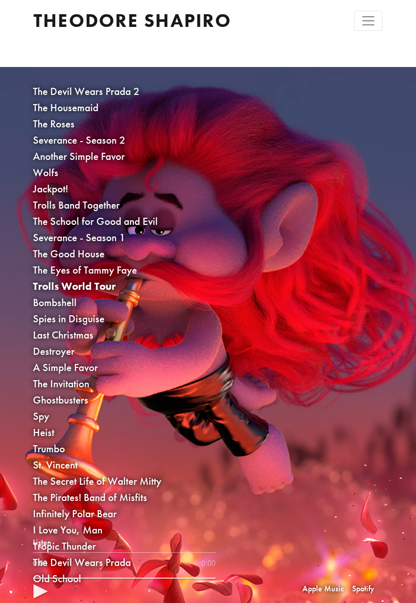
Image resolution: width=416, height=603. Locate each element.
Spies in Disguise (69, 318)
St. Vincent (55, 465)
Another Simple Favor (79, 156)
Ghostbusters (60, 400)
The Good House (69, 253)
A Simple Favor (65, 367)
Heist (43, 432)
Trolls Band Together (76, 205)
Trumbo (49, 448)
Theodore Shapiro (132, 20)
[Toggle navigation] (368, 21)
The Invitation (61, 383)
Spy (41, 416)
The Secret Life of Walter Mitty (97, 481)
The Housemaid (65, 107)
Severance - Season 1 (79, 237)
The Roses (54, 123)
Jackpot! (50, 188)
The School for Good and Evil (95, 221)
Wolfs (45, 172)
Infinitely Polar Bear (75, 513)
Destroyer (54, 351)
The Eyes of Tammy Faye (85, 270)
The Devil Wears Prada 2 (86, 91)
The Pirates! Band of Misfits (90, 497)
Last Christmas (63, 335)
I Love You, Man (67, 530)
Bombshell (55, 302)
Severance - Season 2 (79, 140)
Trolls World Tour (74, 286)
